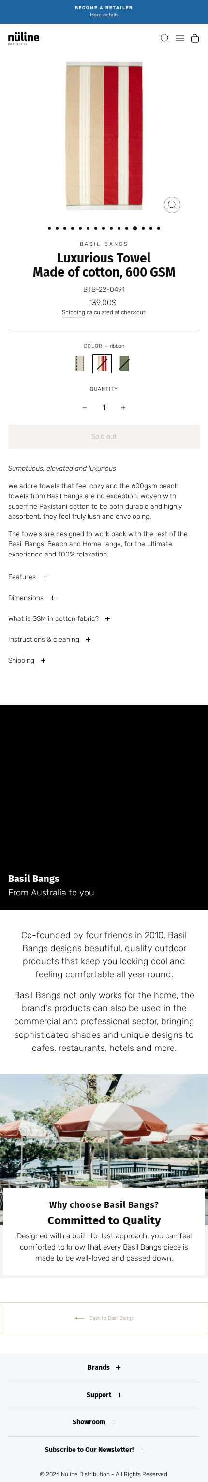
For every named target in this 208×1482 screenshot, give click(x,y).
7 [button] (96, 229)
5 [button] (81, 229)
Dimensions (26, 598)
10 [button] (120, 229)
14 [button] (151, 229)
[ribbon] (102, 364)
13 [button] (144, 229)
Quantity (104, 389)
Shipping (73, 312)
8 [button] (104, 229)
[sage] (124, 364)
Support (100, 1395)
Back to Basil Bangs (111, 1318)
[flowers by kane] (80, 364)
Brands (99, 1367)
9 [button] (112, 229)
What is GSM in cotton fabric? (54, 619)
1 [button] (50, 229)
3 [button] (65, 229)
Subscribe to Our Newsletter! (90, 1450)
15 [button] (159, 229)
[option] (104, 12)
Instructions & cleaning (44, 639)
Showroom (90, 1422)
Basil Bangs (104, 244)
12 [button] (135, 228)
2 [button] (58, 229)
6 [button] (89, 229)
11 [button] (127, 229)
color (104, 346)
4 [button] (73, 229)
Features (23, 577)
